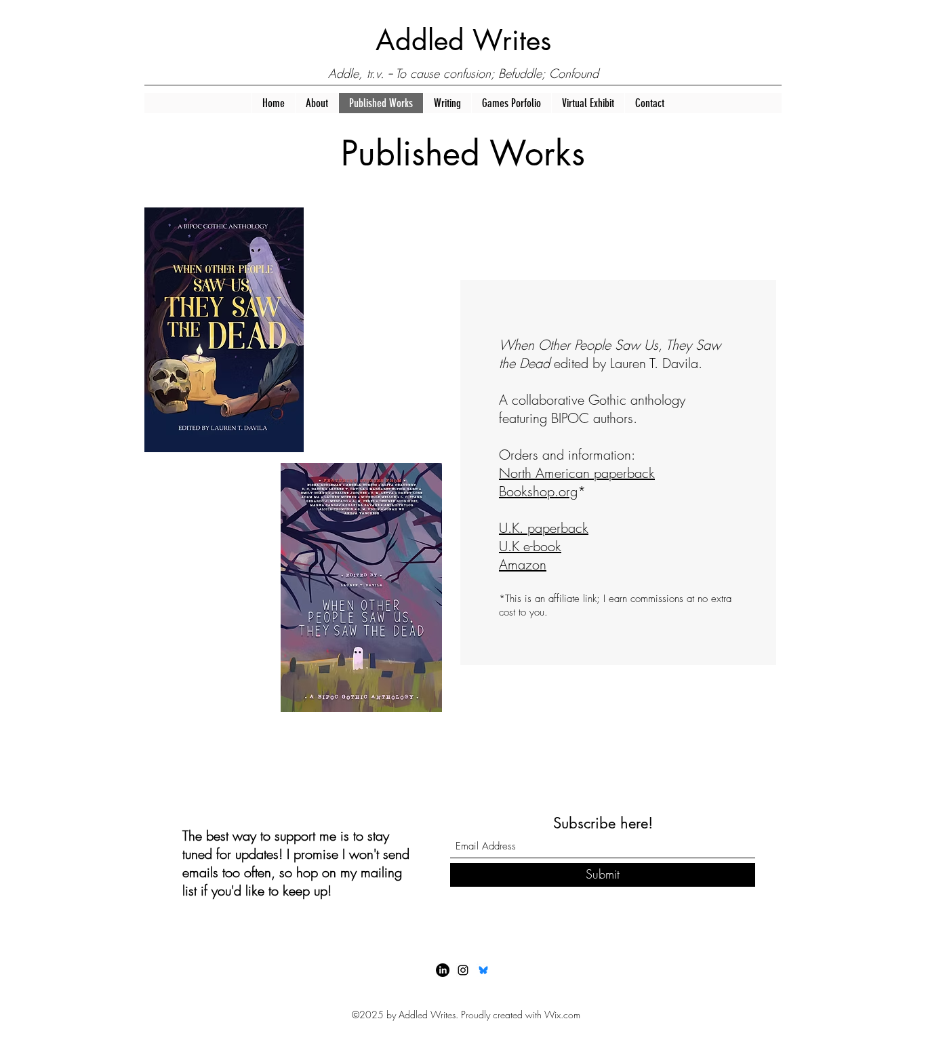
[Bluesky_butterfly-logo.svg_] (483, 970)
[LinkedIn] (442, 970)
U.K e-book (530, 546)
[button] (316, 103)
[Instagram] (463, 970)
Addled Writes (463, 40)
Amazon (522, 564)
